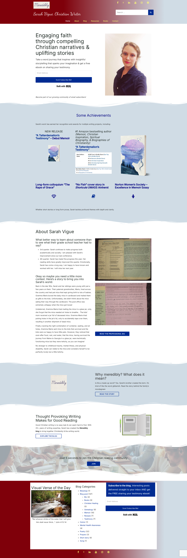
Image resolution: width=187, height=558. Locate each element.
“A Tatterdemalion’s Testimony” (48, 137)
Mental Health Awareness (90, 525)
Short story (84, 538)
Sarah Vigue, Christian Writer (57, 13)
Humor (82, 522)
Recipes (87, 516)
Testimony (88, 519)
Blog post (84, 494)
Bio (85, 497)
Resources (95, 21)
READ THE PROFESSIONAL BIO (112, 334)
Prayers (83, 534)
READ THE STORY (107, 394)
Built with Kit (64, 86)
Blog (85, 21)
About (76, 21)
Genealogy (88, 509)
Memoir (87, 513)
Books (105, 21)
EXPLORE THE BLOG (48, 436)
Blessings (84, 491)
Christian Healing (91, 503)
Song (82, 541)
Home (67, 21)
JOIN (94, 464)
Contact (115, 21)
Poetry (82, 531)
